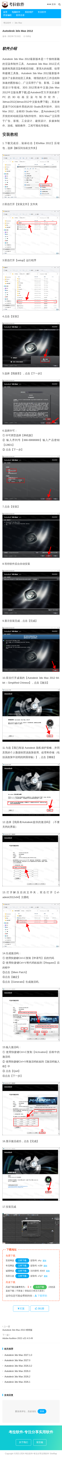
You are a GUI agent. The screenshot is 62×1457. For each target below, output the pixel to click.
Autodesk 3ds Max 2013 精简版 (17, 1330)
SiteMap (53, 1453)
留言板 (39, 1442)
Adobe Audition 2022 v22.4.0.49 (17, 1338)
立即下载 (22, 1260)
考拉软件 (7, 23)
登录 (42, 1411)
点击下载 (40, 1287)
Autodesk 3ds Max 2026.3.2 (18, 1365)
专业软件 (42, 12)
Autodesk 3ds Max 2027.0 (17, 1360)
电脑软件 (16, 12)
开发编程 (7, 15)
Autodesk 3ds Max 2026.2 (17, 1376)
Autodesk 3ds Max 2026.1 (17, 1382)
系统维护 (29, 12)
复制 (44, 1261)
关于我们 (23, 1442)
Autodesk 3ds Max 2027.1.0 (18, 1355)
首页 (5, 12)
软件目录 (20, 15)
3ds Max (18, 23)
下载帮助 (42, 1295)
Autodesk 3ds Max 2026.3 (17, 1371)
